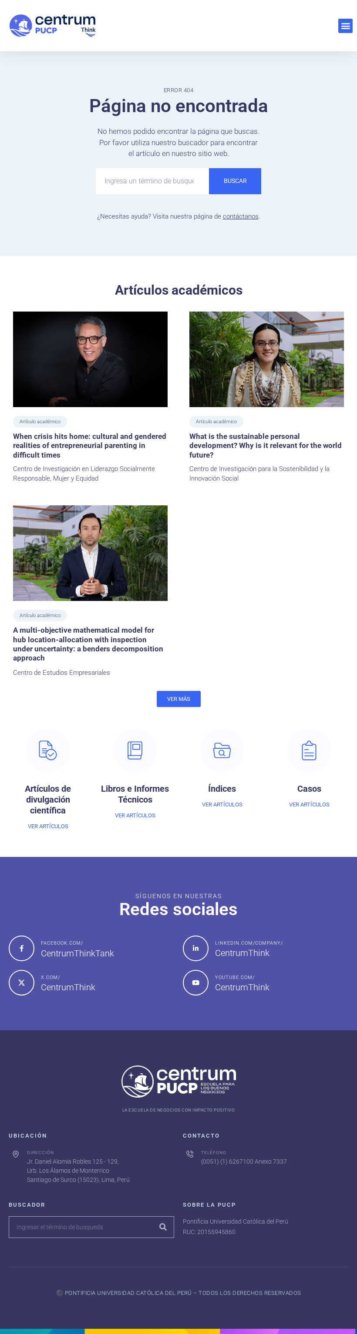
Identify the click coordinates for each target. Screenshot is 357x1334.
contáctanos (241, 216)
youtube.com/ (235, 977)
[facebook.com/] (21, 948)
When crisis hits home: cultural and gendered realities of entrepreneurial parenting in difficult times (89, 445)
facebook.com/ (62, 943)
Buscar (235, 180)
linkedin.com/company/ (249, 943)
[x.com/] (21, 983)
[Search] (163, 1227)
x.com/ (50, 977)
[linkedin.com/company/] (196, 948)
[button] (345, 26)
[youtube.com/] (196, 983)
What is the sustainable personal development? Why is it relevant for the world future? (265, 445)
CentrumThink (242, 953)
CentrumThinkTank (77, 953)
